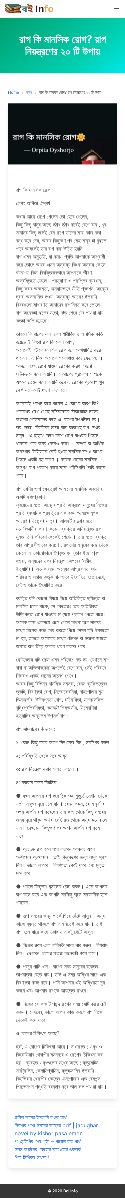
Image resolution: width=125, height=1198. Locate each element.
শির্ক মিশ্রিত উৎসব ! (32, 1157)
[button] (116, 8)
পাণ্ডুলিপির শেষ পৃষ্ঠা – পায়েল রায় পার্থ (48, 1141)
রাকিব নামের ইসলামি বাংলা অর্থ (41, 1117)
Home (13, 92)
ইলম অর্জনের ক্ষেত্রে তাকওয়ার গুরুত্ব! (48, 1149)
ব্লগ (29, 92)
